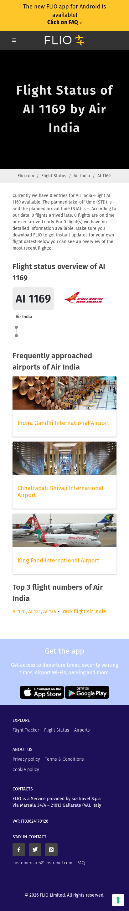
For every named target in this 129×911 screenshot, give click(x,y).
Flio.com (26, 176)
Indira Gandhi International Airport (63, 423)
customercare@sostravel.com (42, 863)
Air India (82, 176)
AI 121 (34, 611)
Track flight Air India (83, 611)
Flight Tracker (26, 730)
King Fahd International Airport (58, 560)
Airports (82, 730)
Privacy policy (26, 759)
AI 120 (19, 611)
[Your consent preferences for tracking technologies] (118, 900)
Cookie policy (26, 769)
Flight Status (53, 176)
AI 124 (49, 611)
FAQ (81, 863)
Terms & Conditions (64, 759)
